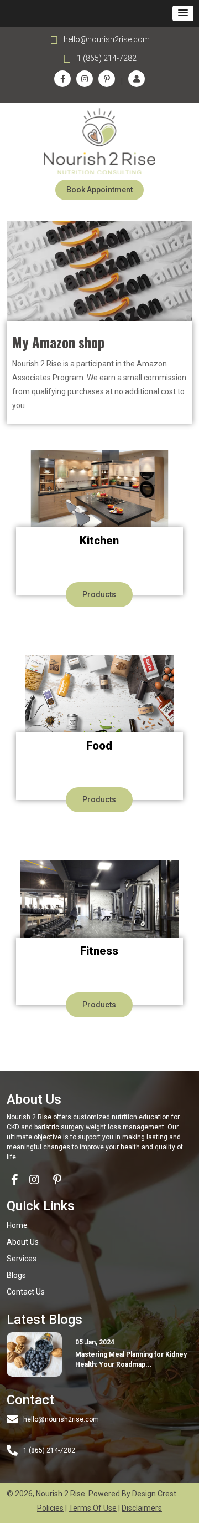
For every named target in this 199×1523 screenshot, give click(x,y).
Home (17, 1225)
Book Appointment (99, 189)
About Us (23, 1241)
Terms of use (93, 1508)
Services (21, 1258)
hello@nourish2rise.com (107, 39)
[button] (182, 13)
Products (99, 594)
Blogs (16, 1275)
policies (50, 1508)
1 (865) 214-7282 (107, 58)
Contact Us (26, 1291)
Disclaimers (142, 1508)
